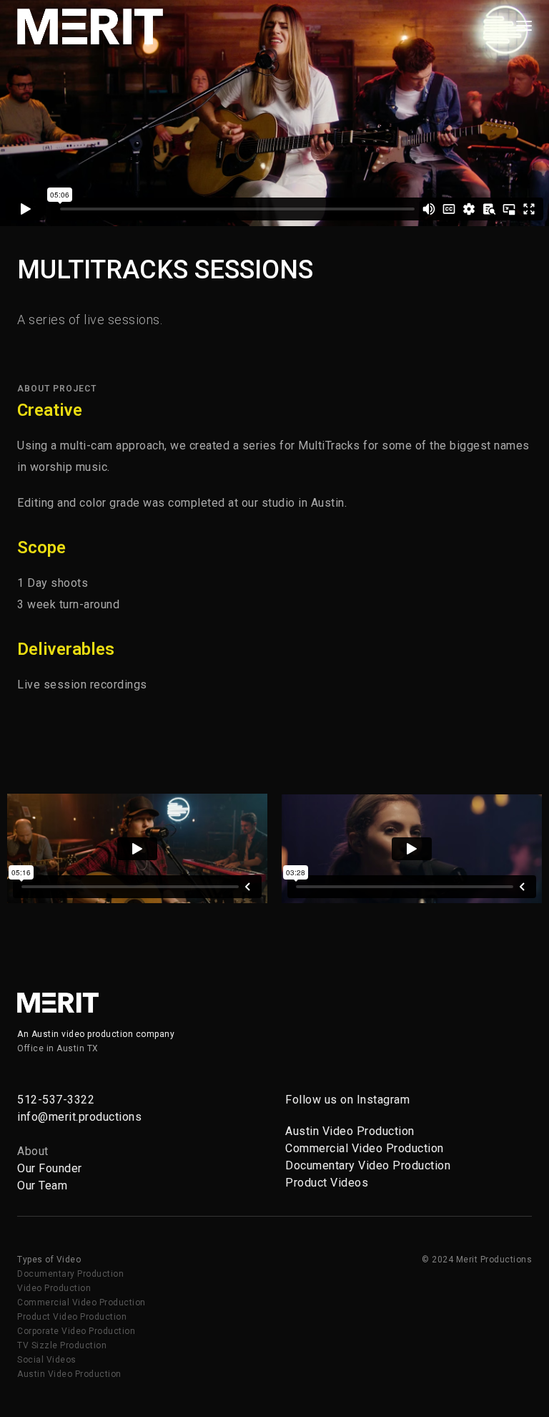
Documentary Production (70, 1274)
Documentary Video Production (367, 1165)
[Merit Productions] (90, 25)
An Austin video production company (95, 1034)
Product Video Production (72, 1317)
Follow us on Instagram (347, 1099)
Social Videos (46, 1360)
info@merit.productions (79, 1117)
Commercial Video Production (364, 1148)
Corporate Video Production (76, 1331)
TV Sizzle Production (62, 1345)
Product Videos (326, 1182)
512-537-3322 (55, 1099)
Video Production (54, 1288)
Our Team (42, 1185)
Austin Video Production (350, 1131)
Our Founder (49, 1168)
